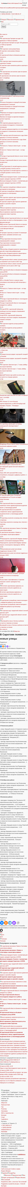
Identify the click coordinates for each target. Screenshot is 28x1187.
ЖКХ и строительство (7, 1113)
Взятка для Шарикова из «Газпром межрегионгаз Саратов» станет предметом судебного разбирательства (14, 1051)
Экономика (4, 1111)
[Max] (2, 21)
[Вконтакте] (10, 19)
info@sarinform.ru (15, 1062)
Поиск (3, 26)
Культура (3, 1115)
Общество (17, 631)
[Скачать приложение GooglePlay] (18, 17)
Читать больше (4, 1055)
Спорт (3, 1117)
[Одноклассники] (19, 19)
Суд (2, 1107)
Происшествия (5, 1104)
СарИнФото (4, 1119)
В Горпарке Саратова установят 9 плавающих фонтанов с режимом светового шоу (13, 1045)
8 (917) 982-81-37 (15, 1060)
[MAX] (7, 646)
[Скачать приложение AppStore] (6, 17)
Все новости (3, 34)
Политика (4, 1109)
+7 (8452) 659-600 (5, 14)
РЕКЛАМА (4, 1131)
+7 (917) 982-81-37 (15, 14)
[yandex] (7, 1177)
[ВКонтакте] (1, 646)
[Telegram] (3, 19)
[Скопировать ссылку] (10, 646)
